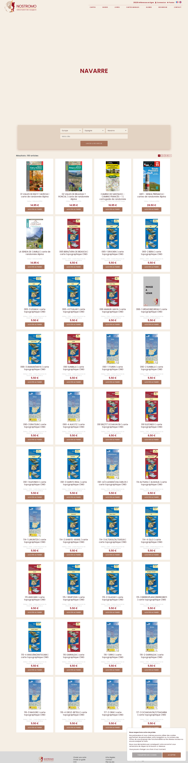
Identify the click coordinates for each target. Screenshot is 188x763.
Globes (149, 7)
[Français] (177, 3)
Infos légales (110, 757)
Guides (105, 7)
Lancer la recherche (94, 143)
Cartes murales (132, 7)
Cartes (93, 7)
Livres (117, 7)
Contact (177, 7)
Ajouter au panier (35, 209)
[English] (180, 3)
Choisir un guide (79, 760)
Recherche (163, 7)
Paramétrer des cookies (147, 755)
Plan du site (110, 762)
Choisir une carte (79, 757)
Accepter (171, 755)
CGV (75, 762)
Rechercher (165, 31)
